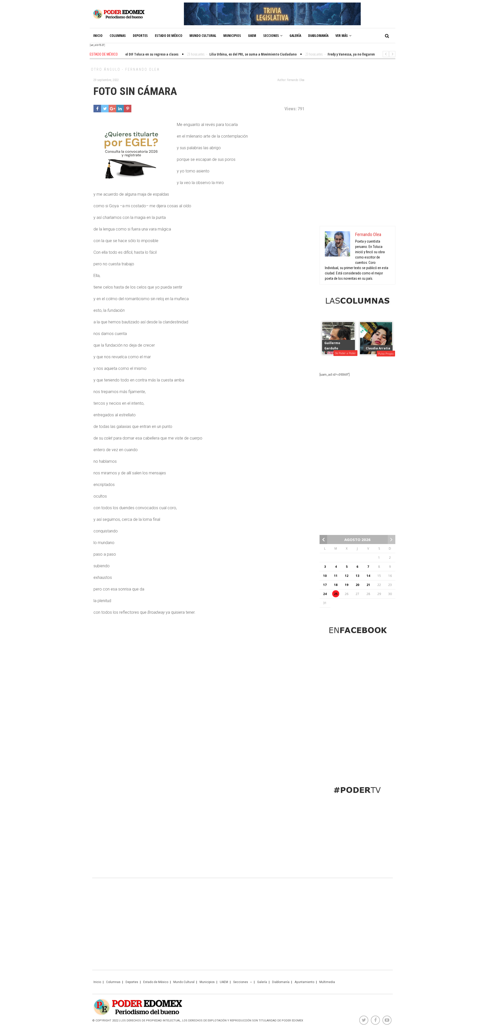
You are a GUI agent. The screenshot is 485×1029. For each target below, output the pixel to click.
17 (325, 585)
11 (335, 576)
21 (368, 585)
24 (325, 594)
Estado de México (168, 35)
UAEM (252, 35)
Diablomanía (318, 35)
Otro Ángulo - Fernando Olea (125, 69)
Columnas (118, 35)
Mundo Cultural (202, 35)
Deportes (140, 35)
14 (368, 576)
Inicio (98, 35)
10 (325, 576)
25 (335, 594)
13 (357, 576)
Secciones (271, 35)
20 (357, 585)
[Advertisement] (357, 144)
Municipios (232, 35)
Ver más (341, 35)
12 (346, 576)
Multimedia (327, 982)
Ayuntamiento (304, 982)
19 (346, 585)
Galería (295, 35)
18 (335, 585)
